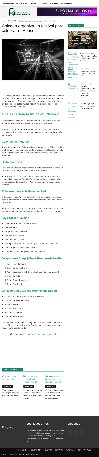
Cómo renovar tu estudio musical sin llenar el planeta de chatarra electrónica (81, 40)
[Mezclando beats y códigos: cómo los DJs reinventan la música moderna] (73, 63)
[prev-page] (3, 403)
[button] (94, 3)
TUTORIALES (53, 3)
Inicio (4, 21)
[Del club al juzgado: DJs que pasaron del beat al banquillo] (73, 110)
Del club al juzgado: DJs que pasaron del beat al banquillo (87, 106)
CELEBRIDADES (8, 3)
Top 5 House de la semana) (43, 334)
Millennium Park (36, 191)
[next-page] (7, 403)
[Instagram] (76, 432)
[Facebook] (70, 432)
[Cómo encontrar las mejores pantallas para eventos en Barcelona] (11, 381)
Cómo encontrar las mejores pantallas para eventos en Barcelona (10, 392)
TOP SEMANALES (66, 3)
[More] (83, 356)
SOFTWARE (43, 3)
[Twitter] (82, 432)
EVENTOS (33, 3)
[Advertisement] (33, 88)
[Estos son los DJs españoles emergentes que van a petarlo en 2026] (73, 74)
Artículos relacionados (12, 370)
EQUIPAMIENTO (21, 3)
